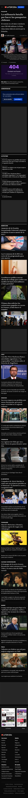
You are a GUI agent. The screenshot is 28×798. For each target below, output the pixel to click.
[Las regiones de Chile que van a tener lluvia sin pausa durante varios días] (14, 455)
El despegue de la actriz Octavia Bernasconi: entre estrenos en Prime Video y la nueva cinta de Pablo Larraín (14, 567)
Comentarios (13, 62)
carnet (2, 83)
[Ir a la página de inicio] (11, 7)
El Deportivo (5, 479)
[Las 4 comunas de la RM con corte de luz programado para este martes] (14, 267)
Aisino (16, 83)
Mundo (3, 605)
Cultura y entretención (8, 562)
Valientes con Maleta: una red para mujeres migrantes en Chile (14, 168)
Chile (2, 354)
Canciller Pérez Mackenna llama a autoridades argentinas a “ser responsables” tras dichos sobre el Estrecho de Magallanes (14, 175)
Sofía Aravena (10, 35)
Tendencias (4, 439)
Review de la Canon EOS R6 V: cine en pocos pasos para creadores (13, 556)
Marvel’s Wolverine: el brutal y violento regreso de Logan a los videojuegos (12, 527)
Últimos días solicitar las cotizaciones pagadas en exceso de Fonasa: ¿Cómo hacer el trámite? (13, 306)
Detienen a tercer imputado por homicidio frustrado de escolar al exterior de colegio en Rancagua (13, 391)
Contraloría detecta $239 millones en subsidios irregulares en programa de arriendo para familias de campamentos (13, 191)
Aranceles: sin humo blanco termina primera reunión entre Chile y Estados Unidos (13, 434)
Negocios (4, 398)
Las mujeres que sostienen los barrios (11, 676)
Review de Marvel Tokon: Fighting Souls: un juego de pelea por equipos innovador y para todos (13, 549)
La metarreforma (7, 197)
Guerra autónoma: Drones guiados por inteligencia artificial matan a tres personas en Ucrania (13, 634)
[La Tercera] (8, 726)
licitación (14, 82)
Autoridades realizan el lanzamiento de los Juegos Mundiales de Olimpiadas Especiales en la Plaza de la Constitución (13, 508)
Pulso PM (4, 11)
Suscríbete (18, 99)
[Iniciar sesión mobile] (26, 7)
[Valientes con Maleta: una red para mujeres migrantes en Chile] (14, 660)
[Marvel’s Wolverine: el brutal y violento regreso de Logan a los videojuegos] (14, 538)
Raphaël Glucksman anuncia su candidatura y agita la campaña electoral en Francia (14, 641)
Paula (3, 647)
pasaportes (20, 82)
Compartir (5, 62)
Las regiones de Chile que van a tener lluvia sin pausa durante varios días (14, 444)
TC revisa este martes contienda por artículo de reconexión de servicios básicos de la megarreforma (13, 427)
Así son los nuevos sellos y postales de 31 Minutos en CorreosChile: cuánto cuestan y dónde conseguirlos (13, 466)
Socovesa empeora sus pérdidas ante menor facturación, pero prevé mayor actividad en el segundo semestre (14, 161)
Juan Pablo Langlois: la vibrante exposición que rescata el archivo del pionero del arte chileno (13, 599)
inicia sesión (8, 99)
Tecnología (4, 522)
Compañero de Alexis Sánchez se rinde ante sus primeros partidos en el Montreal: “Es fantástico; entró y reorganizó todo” (13, 484)
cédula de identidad (10, 83)
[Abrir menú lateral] (2, 7)
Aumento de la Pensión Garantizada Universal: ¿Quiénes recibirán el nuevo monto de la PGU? (13, 231)
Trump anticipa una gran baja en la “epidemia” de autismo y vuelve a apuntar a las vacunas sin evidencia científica (14, 183)
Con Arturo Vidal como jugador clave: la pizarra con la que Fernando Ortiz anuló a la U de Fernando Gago (13, 516)
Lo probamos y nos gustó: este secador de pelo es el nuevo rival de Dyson (13, 671)
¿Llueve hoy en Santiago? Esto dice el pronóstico (11, 473)
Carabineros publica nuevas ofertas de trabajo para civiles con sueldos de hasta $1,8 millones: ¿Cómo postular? (14, 281)
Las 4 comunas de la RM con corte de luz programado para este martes (12, 256)
